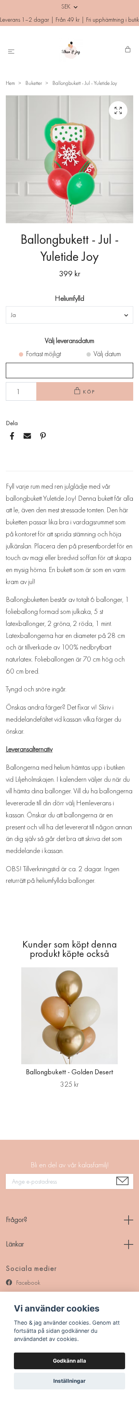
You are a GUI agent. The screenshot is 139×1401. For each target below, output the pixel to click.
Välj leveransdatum (69, 340)
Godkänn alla (69, 1361)
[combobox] (69, 314)
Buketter (33, 82)
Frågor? (16, 1219)
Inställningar (69, 1381)
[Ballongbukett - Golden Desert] (69, 1015)
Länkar (15, 1244)
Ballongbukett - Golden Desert (69, 1072)
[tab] (15, 464)
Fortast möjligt (43, 353)
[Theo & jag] (71, 50)
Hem (10, 82)
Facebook (27, 1283)
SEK (66, 6)
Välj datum (107, 353)
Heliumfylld (69, 298)
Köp (89, 391)
